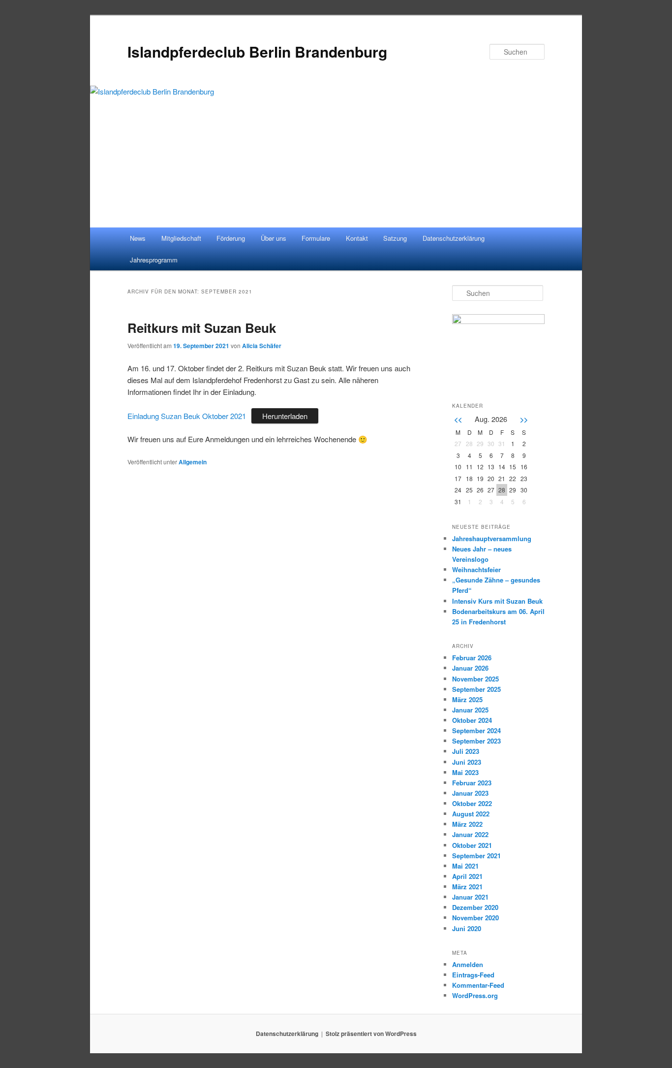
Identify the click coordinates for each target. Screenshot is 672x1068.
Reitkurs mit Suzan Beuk (201, 328)
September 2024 (476, 730)
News (138, 238)
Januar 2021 (470, 897)
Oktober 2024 (472, 720)
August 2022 (470, 813)
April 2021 (467, 876)
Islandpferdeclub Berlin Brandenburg (257, 51)
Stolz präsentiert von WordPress (371, 1033)
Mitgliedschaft (181, 238)
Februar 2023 (471, 782)
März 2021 (467, 886)
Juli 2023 (465, 751)
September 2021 (476, 855)
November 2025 (475, 678)
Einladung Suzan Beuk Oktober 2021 (186, 416)
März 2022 (467, 824)
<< (458, 419)
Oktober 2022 (472, 803)
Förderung (230, 238)
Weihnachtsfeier (476, 569)
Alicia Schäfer (261, 345)
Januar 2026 (470, 668)
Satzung (395, 238)
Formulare (316, 238)
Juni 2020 (466, 928)
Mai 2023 (465, 772)
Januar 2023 (470, 793)
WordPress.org (475, 995)
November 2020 (475, 917)
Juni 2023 (466, 762)
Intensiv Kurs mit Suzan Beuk (497, 601)
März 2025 (467, 699)
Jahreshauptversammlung (491, 538)
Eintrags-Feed (473, 974)
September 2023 (476, 740)
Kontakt (357, 238)
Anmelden (467, 964)
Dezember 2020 (475, 907)
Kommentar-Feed (478, 985)
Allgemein (193, 461)
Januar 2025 (470, 709)
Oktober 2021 (472, 845)
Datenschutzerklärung (454, 238)
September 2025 (476, 689)
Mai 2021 (465, 866)
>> (524, 419)
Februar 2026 (471, 657)
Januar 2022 (470, 834)
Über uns (273, 238)
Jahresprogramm (154, 259)
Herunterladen (284, 416)
